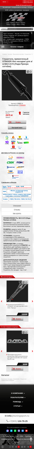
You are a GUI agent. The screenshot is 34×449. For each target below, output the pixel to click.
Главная (4, 54)
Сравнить (28, 72)
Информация (2, 447)
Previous (1, 301)
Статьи (17, 406)
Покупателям (17, 397)
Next (32, 301)
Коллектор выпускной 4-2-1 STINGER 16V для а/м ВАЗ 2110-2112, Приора (17, 306)
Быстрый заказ (17, 127)
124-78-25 (27, 1)
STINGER (22, 105)
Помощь (17, 402)
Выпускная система (18, 54)
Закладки (10, 447)
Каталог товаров (17, 47)
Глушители (28, 54)
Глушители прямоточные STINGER (13, 379)
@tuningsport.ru (18, 415)
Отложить (30, 72)
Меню (4, 2)
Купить (18, 122)
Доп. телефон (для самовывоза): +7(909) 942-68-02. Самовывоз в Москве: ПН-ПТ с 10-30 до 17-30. (16, 40)
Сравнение (22, 447)
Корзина (28, 447)
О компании (17, 393)
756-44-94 (27, 2)
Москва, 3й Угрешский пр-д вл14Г (24, 5)
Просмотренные (16, 447)
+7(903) (18, 421)
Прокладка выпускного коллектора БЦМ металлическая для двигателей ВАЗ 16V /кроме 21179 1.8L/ (17, 357)
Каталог (10, 54)
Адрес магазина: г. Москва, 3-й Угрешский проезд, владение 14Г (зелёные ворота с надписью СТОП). (16, 35)
